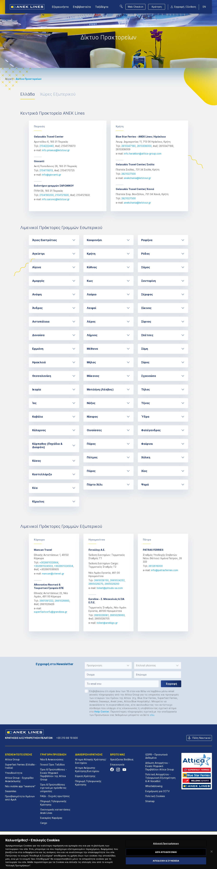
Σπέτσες (147, 335)
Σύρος (145, 362)
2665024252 (117, 580)
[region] (108, 852)
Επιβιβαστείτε (82, 6)
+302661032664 (49, 562)
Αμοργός (38, 280)
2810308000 (144, 145)
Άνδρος (37, 308)
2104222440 (47, 145)
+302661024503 (43, 565)
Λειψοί (91, 308)
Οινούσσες (94, 430)
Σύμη (144, 348)
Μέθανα (92, 348)
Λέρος (91, 321)
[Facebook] (112, 769)
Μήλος (91, 362)
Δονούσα (38, 335)
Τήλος (145, 389)
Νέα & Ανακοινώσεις (52, 759)
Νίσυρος (92, 416)
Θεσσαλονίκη (41, 376)
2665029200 (112, 583)
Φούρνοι (147, 443)
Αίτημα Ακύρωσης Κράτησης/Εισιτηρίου (87, 769)
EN (204, 6)
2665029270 (95, 583)
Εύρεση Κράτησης (85, 776)
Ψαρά (145, 484)
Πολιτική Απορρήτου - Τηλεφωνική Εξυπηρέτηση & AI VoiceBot (160, 777)
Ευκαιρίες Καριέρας (51, 817)
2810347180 (128, 145)
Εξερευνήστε (60, 6)
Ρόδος (145, 253)
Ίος (34, 403)
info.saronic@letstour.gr (56, 199)
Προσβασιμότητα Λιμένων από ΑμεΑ (20, 798)
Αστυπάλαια (41, 321)
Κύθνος (92, 267)
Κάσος (36, 460)
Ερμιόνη (37, 348)
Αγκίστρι (38, 253)
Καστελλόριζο (42, 474)
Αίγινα (36, 267)
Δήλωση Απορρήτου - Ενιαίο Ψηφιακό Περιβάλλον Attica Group (159, 766)
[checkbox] (86, 691)
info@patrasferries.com (164, 570)
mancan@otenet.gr (53, 573)
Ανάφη (37, 294)
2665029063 (117, 615)
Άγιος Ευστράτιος (44, 240)
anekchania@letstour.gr (137, 178)
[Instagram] (118, 769)
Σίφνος (146, 321)
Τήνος (145, 403)
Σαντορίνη (148, 280)
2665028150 (101, 580)
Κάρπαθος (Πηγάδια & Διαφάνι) (47, 445)
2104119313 (46, 170)
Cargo (43, 822)
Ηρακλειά (39, 362)
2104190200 (47, 195)
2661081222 (46, 600)
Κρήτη (91, 253)
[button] (108, 665)
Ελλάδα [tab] (27, 94)
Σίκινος (146, 308)
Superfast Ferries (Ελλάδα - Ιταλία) (20, 766)
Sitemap (150, 801)
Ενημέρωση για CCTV (157, 791)
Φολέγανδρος (151, 430)
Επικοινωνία (117, 764)
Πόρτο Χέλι (94, 484)
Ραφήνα (146, 240)
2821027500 (128, 173)
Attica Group (12, 759)
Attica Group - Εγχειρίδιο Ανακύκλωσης (19, 779)
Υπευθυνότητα (13, 772)
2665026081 (101, 615)
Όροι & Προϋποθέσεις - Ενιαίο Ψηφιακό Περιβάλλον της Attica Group (53, 774)
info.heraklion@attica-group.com (142, 153)
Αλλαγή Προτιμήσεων (166, 843)
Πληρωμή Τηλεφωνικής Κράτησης (53, 803)
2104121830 (62, 195)
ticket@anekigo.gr (107, 622)
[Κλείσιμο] (211, 851)
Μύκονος (93, 376)
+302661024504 (63, 565)
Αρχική (9, 78)
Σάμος (145, 267)
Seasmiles (10, 791)
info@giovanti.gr (51, 174)
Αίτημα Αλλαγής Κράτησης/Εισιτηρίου (90, 761)
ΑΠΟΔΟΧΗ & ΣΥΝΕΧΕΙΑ (166, 860)
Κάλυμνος (39, 430)
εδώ (152, 715)
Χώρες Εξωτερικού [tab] (58, 94)
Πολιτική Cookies (155, 796)
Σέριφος (147, 294)
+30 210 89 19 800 (67, 737)
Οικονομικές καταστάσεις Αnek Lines (55, 811)
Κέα (35, 488)
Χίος (144, 471)
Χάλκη (145, 457)
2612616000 (156, 565)
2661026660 (62, 600)
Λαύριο (91, 294)
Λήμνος (92, 335)
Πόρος (91, 471)
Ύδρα (145, 416)
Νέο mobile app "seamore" (20, 786)
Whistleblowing (153, 786)
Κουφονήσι (94, 240)
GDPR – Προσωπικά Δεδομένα (156, 756)
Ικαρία (36, 389)
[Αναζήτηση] (121, 6)
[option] (108, 34)
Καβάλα (37, 416)
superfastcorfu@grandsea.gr (50, 611)
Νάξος (91, 403)
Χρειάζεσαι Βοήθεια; (122, 759)
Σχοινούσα (148, 376)
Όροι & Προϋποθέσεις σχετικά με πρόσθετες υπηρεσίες (53, 788)
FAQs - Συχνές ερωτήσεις (55, 796)
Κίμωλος (38, 501)
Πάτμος (92, 457)
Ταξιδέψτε (101, 6)
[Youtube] (124, 769)
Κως (90, 280)
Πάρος (91, 443)
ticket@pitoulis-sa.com (110, 588)
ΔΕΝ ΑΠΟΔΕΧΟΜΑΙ (166, 852)
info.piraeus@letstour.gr (56, 150)
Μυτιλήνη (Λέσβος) (100, 389)
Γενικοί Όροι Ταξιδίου (52, 764)
